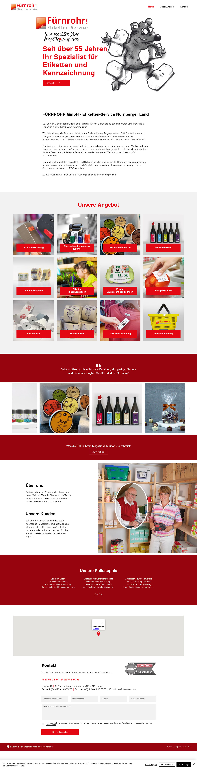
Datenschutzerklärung (15, 765)
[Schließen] (193, 764)
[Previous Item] (8, 408)
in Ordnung (183, 764)
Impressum (182, 747)
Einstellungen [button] (151, 764)
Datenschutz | (172, 747)
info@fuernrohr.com (126, 689)
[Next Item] (189, 408)
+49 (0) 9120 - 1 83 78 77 (59, 689)
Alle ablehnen (167, 764)
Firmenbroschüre (37, 746)
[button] (168, 6)
